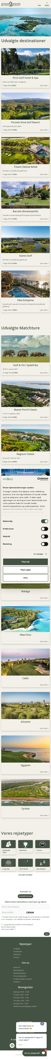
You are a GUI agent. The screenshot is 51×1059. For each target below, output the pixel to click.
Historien (16, 967)
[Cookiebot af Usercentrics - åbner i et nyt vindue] (37, 479)
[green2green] (11, 4)
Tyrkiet (25, 808)
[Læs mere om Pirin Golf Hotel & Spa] (25, 61)
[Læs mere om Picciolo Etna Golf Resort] (25, 106)
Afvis (25, 578)
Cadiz (25, 678)
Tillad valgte (25, 570)
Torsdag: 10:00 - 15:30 (21, 1000)
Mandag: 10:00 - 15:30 (21, 992)
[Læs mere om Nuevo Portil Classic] (25, 393)
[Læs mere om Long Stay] (8, 863)
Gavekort (16, 982)
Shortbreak (17, 951)
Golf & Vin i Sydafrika (25, 365)
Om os (25, 962)
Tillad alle (25, 562)
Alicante (25, 721)
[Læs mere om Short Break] (25, 863)
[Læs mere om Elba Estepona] (25, 284)
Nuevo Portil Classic (25, 409)
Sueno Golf (25, 255)
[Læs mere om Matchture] (25, 844)
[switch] (44, 529)
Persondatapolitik (19, 976)
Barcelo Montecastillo (25, 211)
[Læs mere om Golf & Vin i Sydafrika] (25, 348)
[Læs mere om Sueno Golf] (25, 239)
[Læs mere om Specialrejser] (42, 863)
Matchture (23, 850)
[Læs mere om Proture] (42, 844)
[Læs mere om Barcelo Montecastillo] (25, 195)
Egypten (25, 765)
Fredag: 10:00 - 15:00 (20, 1003)
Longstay (16, 948)
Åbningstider (25, 987)
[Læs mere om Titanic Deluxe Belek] (25, 150)
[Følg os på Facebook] (23, 881)
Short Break (23, 869)
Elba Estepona (25, 300)
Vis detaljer (38, 554)
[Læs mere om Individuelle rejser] (8, 844)
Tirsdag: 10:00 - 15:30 (20, 995)
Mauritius (25, 634)
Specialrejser (41, 869)
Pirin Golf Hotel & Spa (25, 77)
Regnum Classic (26, 454)
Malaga (25, 591)
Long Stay (6, 869)
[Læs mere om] (25, 474)
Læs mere (43, 85)
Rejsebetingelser (19, 973)
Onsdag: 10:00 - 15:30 (21, 997)
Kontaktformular (25, 896)
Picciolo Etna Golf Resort (25, 122)
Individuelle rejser (6, 851)
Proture (39, 850)
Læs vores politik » (8, 929)
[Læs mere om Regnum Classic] (25, 437)
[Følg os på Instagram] (28, 881)
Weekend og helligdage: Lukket (25, 1006)
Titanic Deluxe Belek (25, 166)
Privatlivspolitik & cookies (22, 979)
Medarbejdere (18, 970)
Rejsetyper (25, 944)
